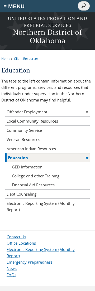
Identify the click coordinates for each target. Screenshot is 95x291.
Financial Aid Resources (33, 184)
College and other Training (35, 175)
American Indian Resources (31, 148)
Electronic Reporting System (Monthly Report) (41, 206)
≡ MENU (14, 6)
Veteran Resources (23, 139)
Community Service (24, 130)
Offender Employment (27, 111)
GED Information (27, 166)
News (12, 268)
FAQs (11, 274)
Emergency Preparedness (30, 262)
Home (5, 58)
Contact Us (16, 236)
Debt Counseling (21, 194)
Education (18, 158)
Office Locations (21, 243)
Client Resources (26, 58)
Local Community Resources (32, 121)
